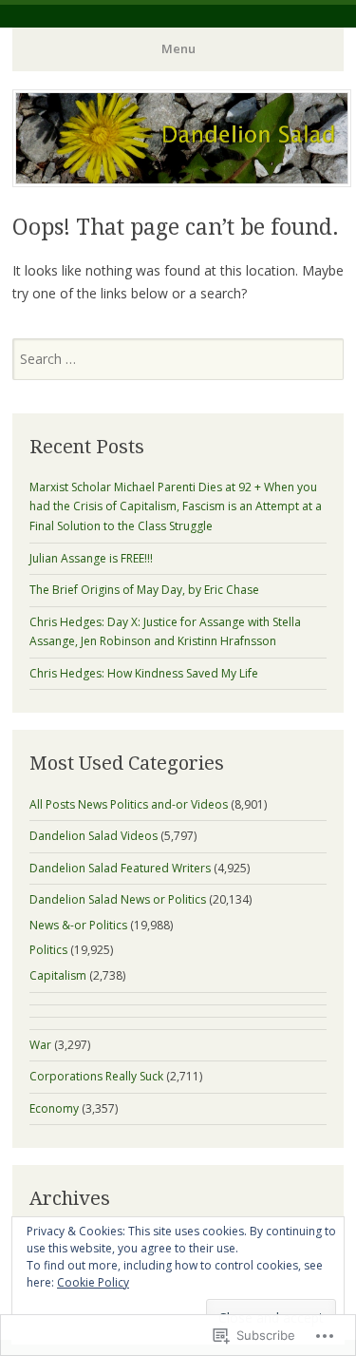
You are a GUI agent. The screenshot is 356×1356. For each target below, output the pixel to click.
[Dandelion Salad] (181, 181)
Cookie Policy (93, 1282)
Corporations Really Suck (96, 1076)
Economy (54, 1108)
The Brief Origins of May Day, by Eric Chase (144, 590)
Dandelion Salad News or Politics (117, 899)
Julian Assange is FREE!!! (91, 558)
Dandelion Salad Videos (93, 836)
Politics (48, 950)
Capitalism (57, 975)
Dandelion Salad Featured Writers (120, 868)
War (40, 1045)
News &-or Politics (78, 925)
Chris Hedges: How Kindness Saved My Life (143, 673)
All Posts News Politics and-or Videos (128, 804)
